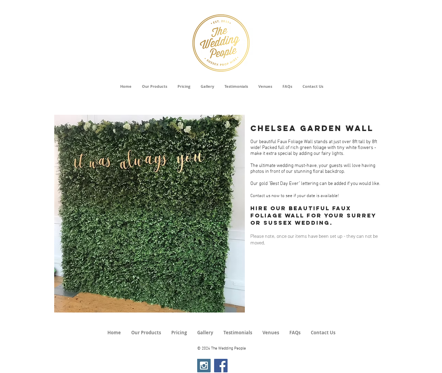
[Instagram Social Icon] (204, 365)
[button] (149, 214)
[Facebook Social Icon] (221, 365)
